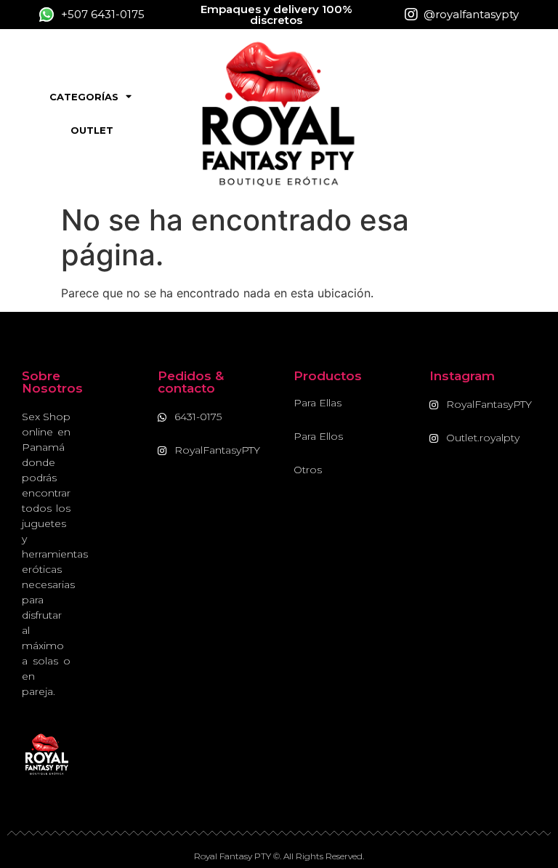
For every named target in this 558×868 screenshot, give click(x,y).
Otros (308, 469)
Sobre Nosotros (52, 382)
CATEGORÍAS (83, 97)
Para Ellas (317, 402)
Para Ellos (318, 436)
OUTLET (91, 130)
